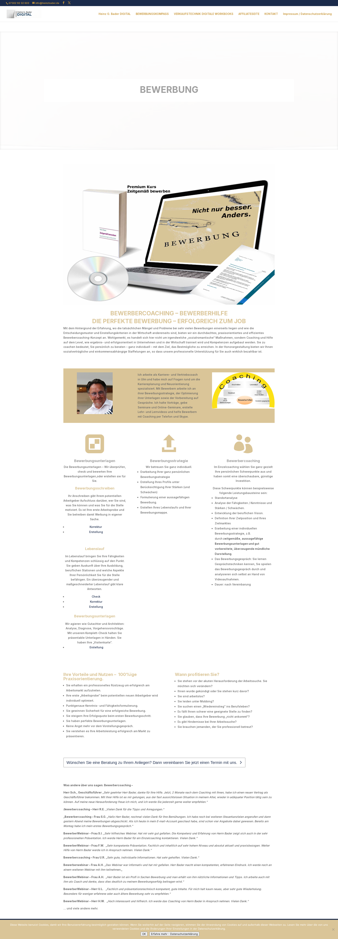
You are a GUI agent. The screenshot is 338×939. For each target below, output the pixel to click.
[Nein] (333, 929)
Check (96, 596)
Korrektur (96, 526)
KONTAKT (271, 14)
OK (144, 933)
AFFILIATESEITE (248, 14)
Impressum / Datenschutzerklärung (307, 14)
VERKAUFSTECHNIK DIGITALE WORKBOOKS (203, 14)
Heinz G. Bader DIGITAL (115, 14)
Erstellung (96, 532)
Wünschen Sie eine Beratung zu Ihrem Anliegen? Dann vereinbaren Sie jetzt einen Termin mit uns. (152, 762)
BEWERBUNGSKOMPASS (152, 14)
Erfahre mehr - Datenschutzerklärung (174, 933)
